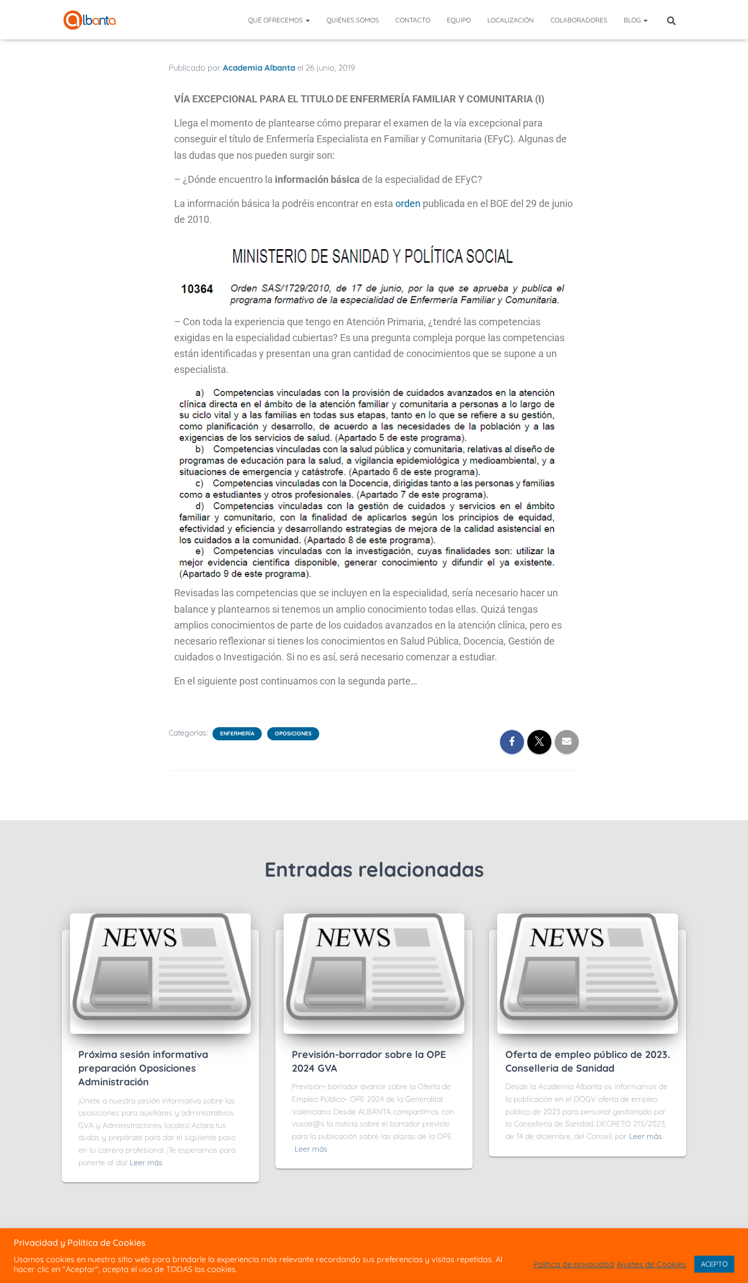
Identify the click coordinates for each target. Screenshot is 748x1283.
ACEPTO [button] (714, 1263)
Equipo (459, 20)
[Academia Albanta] (89, 20)
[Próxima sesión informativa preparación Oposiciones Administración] (160, 972)
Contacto (412, 20)
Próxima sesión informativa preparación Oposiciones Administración (143, 1068)
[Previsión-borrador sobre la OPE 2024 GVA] (374, 972)
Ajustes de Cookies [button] (651, 1264)
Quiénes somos (352, 20)
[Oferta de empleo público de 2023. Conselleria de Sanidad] (587, 972)
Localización (510, 20)
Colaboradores (578, 20)
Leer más (146, 1162)
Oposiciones (293, 733)
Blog (633, 20)
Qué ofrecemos (276, 20)
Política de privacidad (573, 1264)
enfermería (237, 733)
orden (408, 203)
